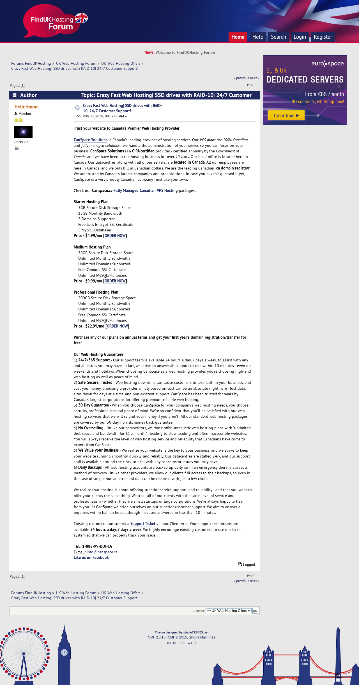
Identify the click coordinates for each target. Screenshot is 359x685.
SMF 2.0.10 (156, 637)
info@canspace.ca (102, 551)
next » (254, 78)
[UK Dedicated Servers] (305, 123)
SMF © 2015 (177, 637)
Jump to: (199, 610)
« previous (241, 78)
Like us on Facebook (91, 557)
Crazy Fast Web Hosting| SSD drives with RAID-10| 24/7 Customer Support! (122, 108)
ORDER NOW (115, 235)
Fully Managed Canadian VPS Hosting (146, 190)
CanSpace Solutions (90, 139)
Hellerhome (27, 106)
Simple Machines (202, 637)
